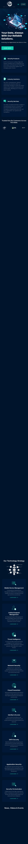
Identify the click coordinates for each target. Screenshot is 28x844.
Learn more (13, 624)
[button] (18, 4)
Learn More (13, 597)
